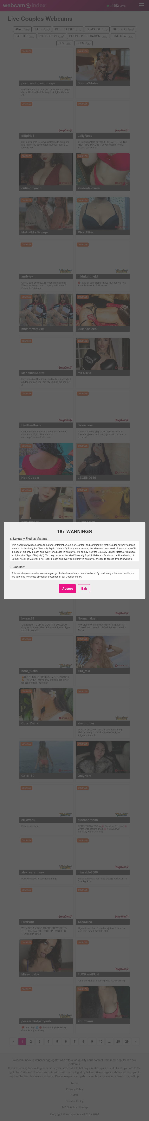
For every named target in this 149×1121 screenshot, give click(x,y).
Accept (67, 588)
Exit (84, 588)
